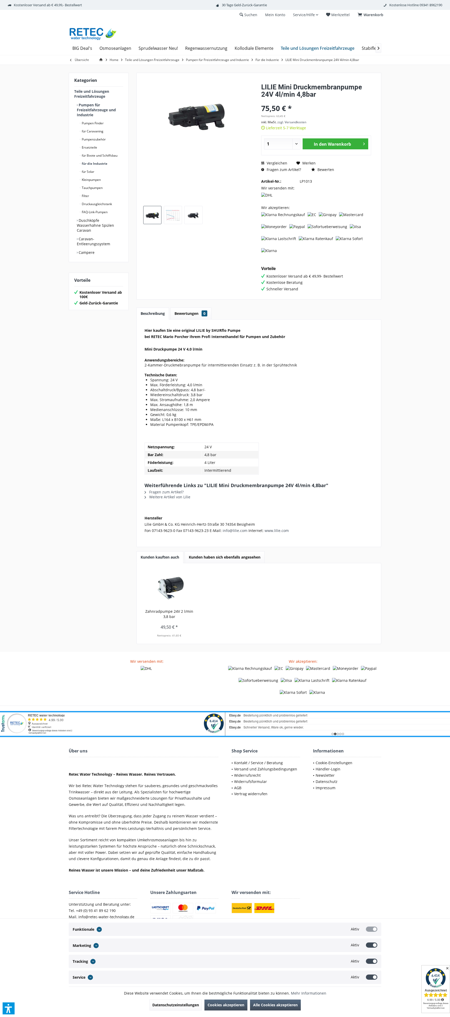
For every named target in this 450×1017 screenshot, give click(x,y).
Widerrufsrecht (247, 775)
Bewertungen (189, 313)
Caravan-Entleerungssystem (93, 241)
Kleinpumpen (91, 179)
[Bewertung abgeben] (316, 101)
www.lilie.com (277, 530)
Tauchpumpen (92, 188)
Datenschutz (327, 781)
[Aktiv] (371, 929)
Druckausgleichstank (96, 204)
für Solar (87, 171)
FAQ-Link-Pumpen (94, 212)
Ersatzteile (89, 147)
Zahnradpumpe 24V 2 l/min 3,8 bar (169, 614)
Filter (85, 196)
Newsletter (325, 775)
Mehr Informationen (308, 993)
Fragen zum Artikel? (283, 169)
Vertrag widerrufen (250, 793)
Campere (86, 252)
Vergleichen (276, 163)
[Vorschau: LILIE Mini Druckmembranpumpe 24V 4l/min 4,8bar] (152, 215)
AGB (237, 787)
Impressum (325, 787)
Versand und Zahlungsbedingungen (265, 769)
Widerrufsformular (250, 781)
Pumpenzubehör (93, 139)
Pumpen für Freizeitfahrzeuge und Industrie (96, 109)
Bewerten (325, 169)
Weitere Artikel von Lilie (169, 496)
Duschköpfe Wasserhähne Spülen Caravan (95, 225)
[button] (9, 1008)
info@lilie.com (235, 530)
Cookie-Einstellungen (334, 762)
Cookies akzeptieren (226, 1004)
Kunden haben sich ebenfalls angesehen (224, 557)
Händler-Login (328, 769)
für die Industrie (94, 163)
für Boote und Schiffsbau (99, 155)
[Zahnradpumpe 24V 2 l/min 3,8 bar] (169, 588)
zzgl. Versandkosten (291, 122)
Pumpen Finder (92, 123)
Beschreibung (153, 313)
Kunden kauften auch (160, 557)
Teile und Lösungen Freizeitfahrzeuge (91, 94)
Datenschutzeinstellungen (175, 1004)
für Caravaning (92, 131)
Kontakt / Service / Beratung (258, 762)
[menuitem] (371, 15)
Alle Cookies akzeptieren (275, 1004)
